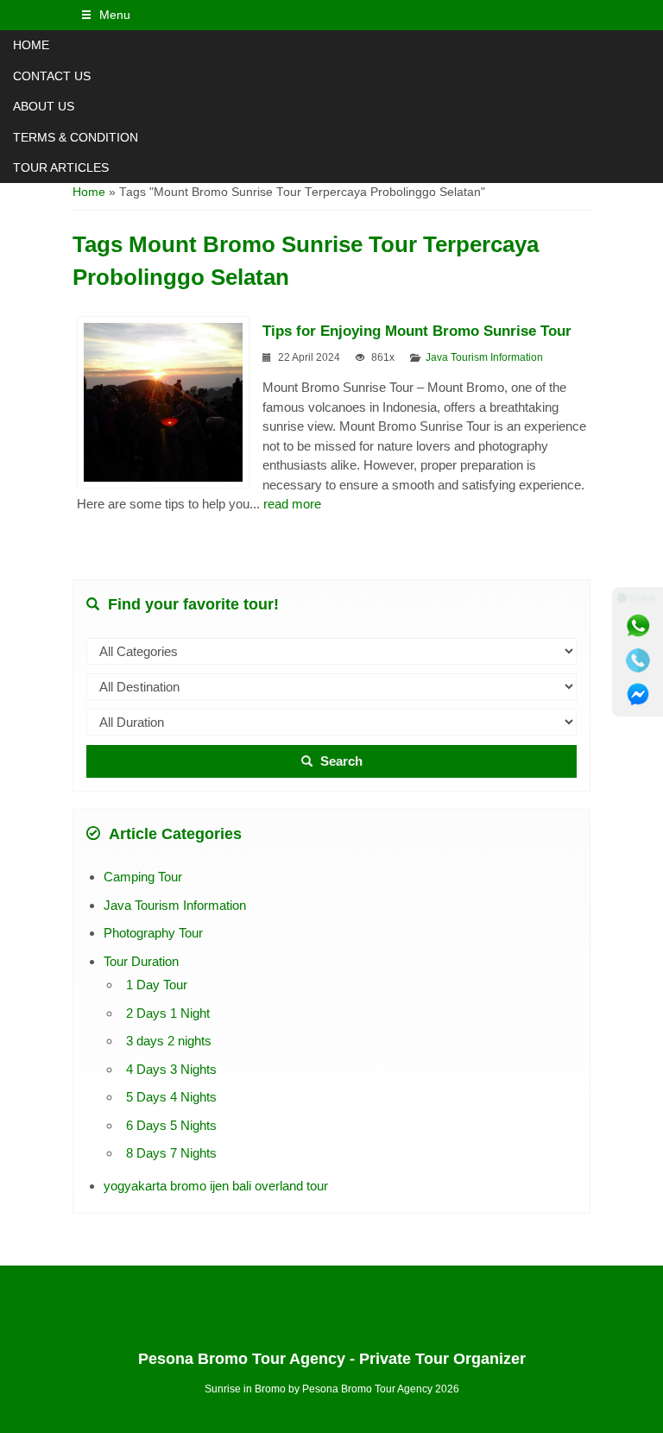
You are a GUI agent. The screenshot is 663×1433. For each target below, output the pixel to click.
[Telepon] (638, 660)
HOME (31, 45)
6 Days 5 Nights (171, 1125)
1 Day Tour (156, 984)
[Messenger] (638, 695)
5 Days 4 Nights (171, 1096)
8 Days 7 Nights (171, 1153)
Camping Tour (143, 876)
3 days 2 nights (169, 1040)
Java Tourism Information (484, 357)
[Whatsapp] (638, 626)
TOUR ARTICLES (61, 167)
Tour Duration (141, 961)
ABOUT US (43, 106)
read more (292, 503)
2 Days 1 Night (168, 1013)
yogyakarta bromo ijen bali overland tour (216, 1185)
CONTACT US (52, 76)
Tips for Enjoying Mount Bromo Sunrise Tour (416, 330)
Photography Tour (153, 932)
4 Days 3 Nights (171, 1069)
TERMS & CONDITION (75, 137)
